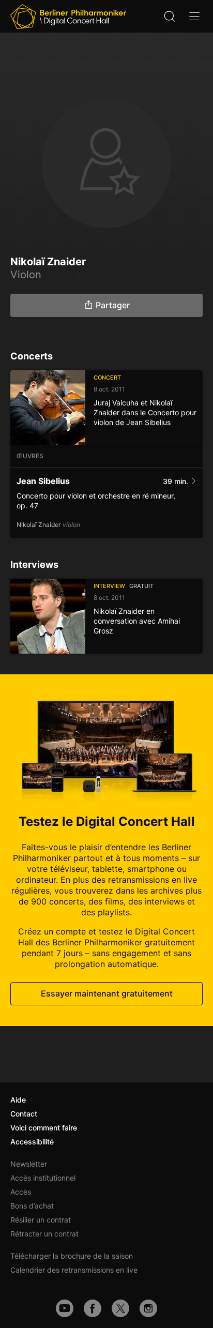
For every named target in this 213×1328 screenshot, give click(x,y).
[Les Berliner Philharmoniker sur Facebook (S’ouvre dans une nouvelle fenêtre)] (92, 1308)
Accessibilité (32, 1141)
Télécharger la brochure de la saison (71, 1255)
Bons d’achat (32, 1205)
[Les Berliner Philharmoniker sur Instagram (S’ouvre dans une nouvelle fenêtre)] (148, 1308)
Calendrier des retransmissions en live (74, 1269)
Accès (20, 1191)
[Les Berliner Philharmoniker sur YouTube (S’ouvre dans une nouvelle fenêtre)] (64, 1308)
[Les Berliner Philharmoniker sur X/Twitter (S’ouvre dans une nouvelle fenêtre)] (120, 1308)
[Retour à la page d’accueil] (68, 16)
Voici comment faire (43, 1127)
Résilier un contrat (40, 1219)
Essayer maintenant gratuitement (107, 993)
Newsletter (28, 1163)
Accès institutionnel (42, 1177)
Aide (18, 1099)
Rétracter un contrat (44, 1233)
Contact (23, 1113)
